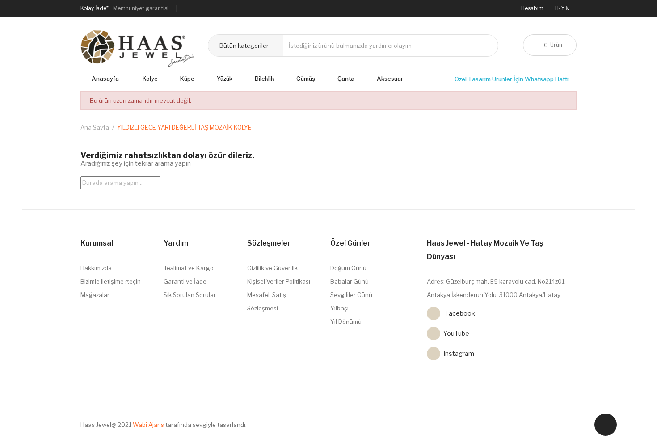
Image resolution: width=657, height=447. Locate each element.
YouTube (433, 333)
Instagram (433, 353)
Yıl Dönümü (346, 321)
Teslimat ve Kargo (189, 268)
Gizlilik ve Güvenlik (272, 268)
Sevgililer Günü (351, 294)
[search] (155, 181)
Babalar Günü (349, 281)
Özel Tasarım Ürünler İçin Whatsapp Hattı (512, 79)
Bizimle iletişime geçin (110, 281)
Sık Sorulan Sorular (190, 294)
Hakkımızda (96, 268)
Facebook (433, 313)
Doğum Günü (348, 268)
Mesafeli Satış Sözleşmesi (266, 301)
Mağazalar (95, 294)
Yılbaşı (339, 308)
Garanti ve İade (185, 281)
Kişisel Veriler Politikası (278, 281)
